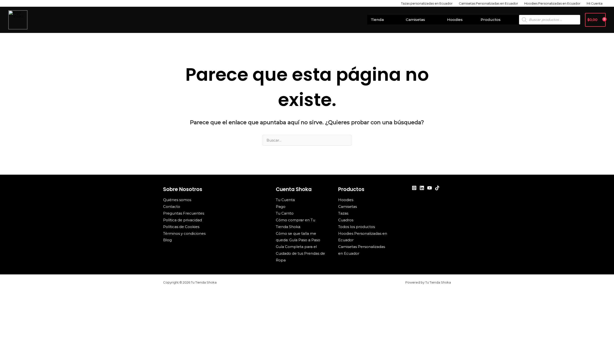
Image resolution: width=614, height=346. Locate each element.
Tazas (343, 213)
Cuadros (345, 220)
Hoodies (455, 19)
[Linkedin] (421, 187)
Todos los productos (356, 226)
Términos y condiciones (184, 233)
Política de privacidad (182, 220)
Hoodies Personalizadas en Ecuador (552, 3)
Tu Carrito (285, 213)
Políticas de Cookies (181, 226)
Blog (167, 240)
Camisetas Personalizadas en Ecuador (488, 3)
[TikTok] (437, 187)
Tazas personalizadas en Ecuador (427, 3)
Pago (280, 206)
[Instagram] (414, 187)
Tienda (377, 19)
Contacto (171, 206)
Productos (491, 19)
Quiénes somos (177, 200)
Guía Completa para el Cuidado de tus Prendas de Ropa (300, 253)
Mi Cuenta (594, 3)
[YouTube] (429, 187)
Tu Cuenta (285, 200)
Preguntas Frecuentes (183, 213)
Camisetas (415, 19)
